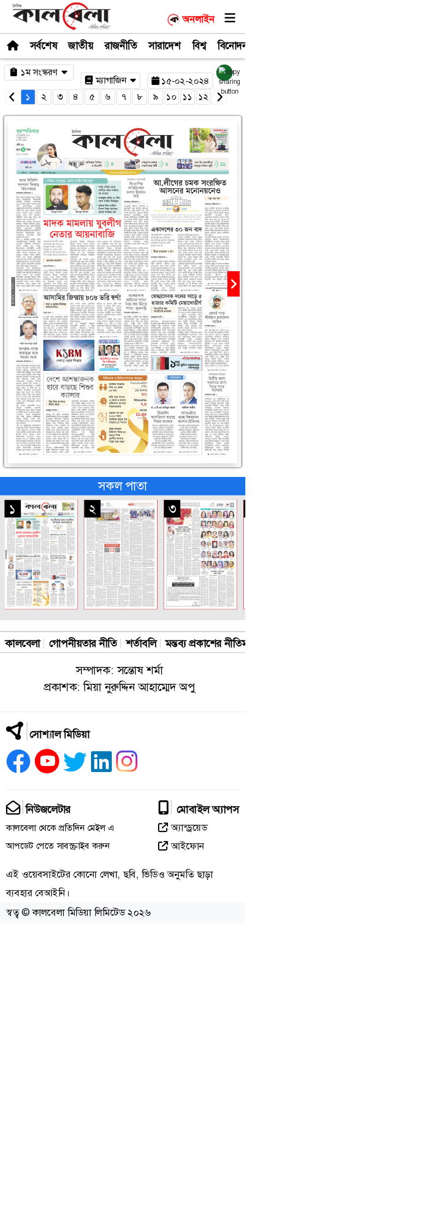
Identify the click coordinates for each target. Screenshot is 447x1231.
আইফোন (187, 846)
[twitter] (75, 764)
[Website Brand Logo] (61, 15)
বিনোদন (233, 46)
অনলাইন (199, 19)
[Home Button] (12, 45)
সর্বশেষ (43, 46)
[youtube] (47, 764)
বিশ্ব (199, 46)
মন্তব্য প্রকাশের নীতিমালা (213, 643)
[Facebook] (18, 764)
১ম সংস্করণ (40, 72)
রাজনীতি (121, 46)
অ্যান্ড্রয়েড (189, 828)
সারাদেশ (164, 46)
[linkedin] (101, 764)
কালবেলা (22, 643)
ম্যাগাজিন (112, 80)
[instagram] (127, 764)
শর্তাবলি (141, 643)
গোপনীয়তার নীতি (83, 643)
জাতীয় (80, 46)
